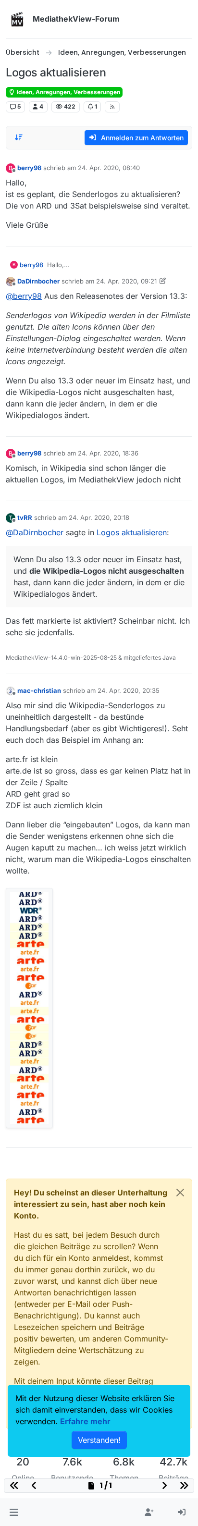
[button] (14, 1512)
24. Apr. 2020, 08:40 (109, 168)
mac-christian (39, 690)
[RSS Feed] (112, 106)
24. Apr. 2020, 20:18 (99, 517)
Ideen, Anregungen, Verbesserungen (67, 92)
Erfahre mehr (85, 1421)
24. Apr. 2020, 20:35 (129, 690)
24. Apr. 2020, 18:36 (108, 453)
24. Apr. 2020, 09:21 (126, 281)
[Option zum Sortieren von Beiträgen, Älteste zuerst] (18, 137)
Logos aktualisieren (132, 532)
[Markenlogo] (17, 19)
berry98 (29, 168)
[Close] (180, 1192)
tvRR (24, 517)
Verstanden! (99, 1440)
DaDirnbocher (38, 281)
